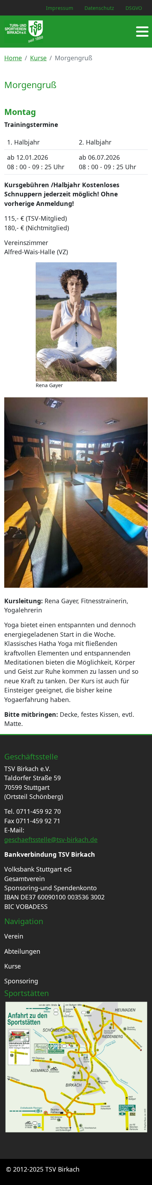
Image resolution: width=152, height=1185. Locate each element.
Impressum (59, 8)
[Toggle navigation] (142, 31)
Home (13, 58)
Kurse (38, 58)
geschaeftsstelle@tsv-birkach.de (51, 839)
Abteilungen (22, 951)
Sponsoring (21, 981)
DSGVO (133, 8)
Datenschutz (99, 8)
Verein (13, 936)
